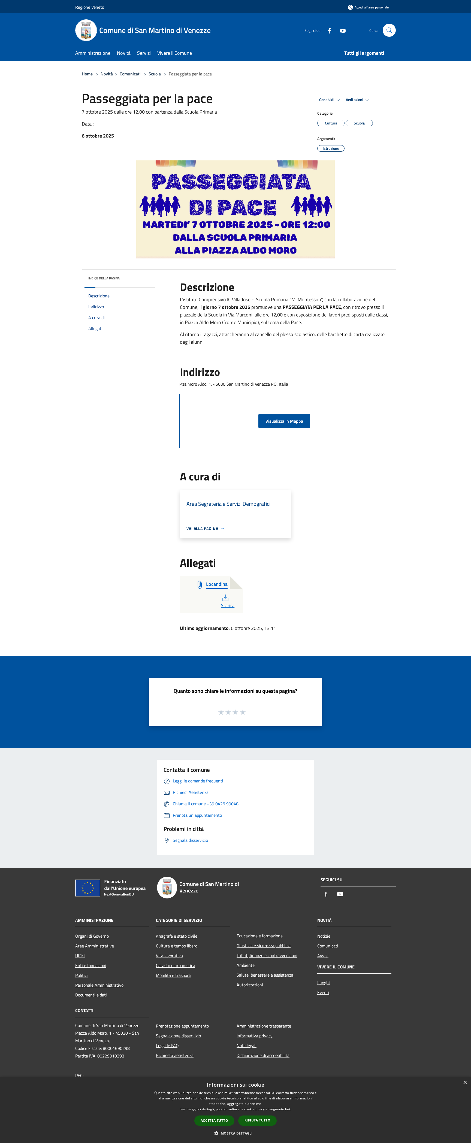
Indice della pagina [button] (104, 278)
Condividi (327, 100)
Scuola (155, 74)
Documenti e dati (91, 995)
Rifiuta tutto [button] (257, 1120)
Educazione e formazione (260, 935)
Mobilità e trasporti (173, 975)
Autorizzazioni (250, 985)
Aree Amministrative (94, 946)
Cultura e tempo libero (176, 946)
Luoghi (323, 982)
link (288, 1109)
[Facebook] (327, 30)
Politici (81, 975)
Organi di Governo (92, 936)
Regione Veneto (89, 7)
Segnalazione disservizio (178, 1035)
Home (87, 74)
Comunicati (130, 74)
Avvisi (322, 955)
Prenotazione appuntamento (182, 1026)
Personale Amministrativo (99, 985)
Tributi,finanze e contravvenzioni (267, 955)
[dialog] (235, 1110)
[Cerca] (389, 30)
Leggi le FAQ (167, 1045)
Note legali (246, 1045)
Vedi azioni (355, 100)
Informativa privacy (255, 1035)
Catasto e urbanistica (175, 965)
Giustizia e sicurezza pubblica (264, 945)
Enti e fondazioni (90, 965)
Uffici (80, 955)
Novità (107, 74)
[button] (235, 1133)
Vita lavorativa (169, 955)
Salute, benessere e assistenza (265, 975)
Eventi (323, 992)
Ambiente (246, 965)
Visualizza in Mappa (284, 421)
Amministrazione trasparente (264, 1026)
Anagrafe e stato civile (176, 936)
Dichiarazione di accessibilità (263, 1055)
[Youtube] (340, 30)
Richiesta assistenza (175, 1055)
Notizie (323, 936)
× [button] (465, 1083)
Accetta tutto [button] (214, 1120)
